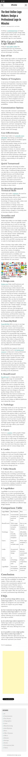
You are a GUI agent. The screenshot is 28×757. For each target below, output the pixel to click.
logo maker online (12, 46)
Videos (6, 747)
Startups (6, 740)
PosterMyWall (5, 324)
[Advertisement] (13, 672)
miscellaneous (8, 645)
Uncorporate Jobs (9, 745)
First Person (7, 718)
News (5, 730)
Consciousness (8, 716)
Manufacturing (8, 726)
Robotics (6, 738)
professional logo (12, 30)
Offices (6, 735)
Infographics (7, 721)
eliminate (16, 193)
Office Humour (8, 733)
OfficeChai (14, 5)
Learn (5, 723)
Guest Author (15, 26)
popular (9, 433)
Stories (6, 743)
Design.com (4, 284)
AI (4, 713)
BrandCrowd (5, 377)
